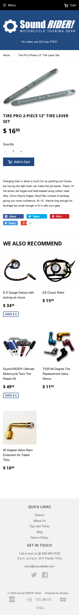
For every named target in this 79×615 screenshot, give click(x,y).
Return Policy (39, 537)
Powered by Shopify (56, 593)
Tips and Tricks (39, 526)
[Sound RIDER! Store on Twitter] (34, 576)
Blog (40, 532)
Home (6, 55)
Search (39, 515)
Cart (72, 5)
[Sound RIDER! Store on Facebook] (45, 576)
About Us (39, 520)
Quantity (8, 144)
